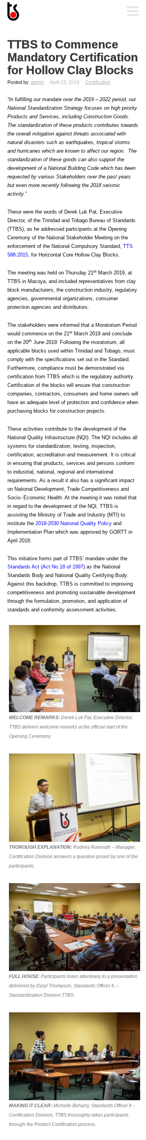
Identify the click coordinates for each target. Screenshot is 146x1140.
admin (37, 82)
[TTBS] (46, 12)
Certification (98, 82)
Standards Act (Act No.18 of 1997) (46, 567)
